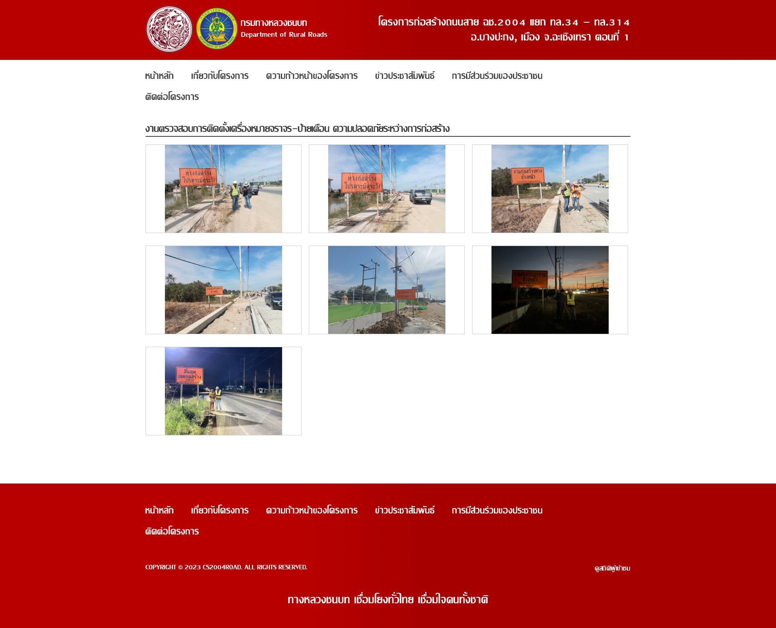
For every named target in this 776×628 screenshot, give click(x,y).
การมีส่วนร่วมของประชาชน (497, 76)
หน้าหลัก (160, 76)
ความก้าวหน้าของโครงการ (312, 76)
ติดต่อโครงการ (172, 97)
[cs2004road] (237, 51)
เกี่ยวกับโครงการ (220, 76)
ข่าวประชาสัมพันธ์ (405, 76)
